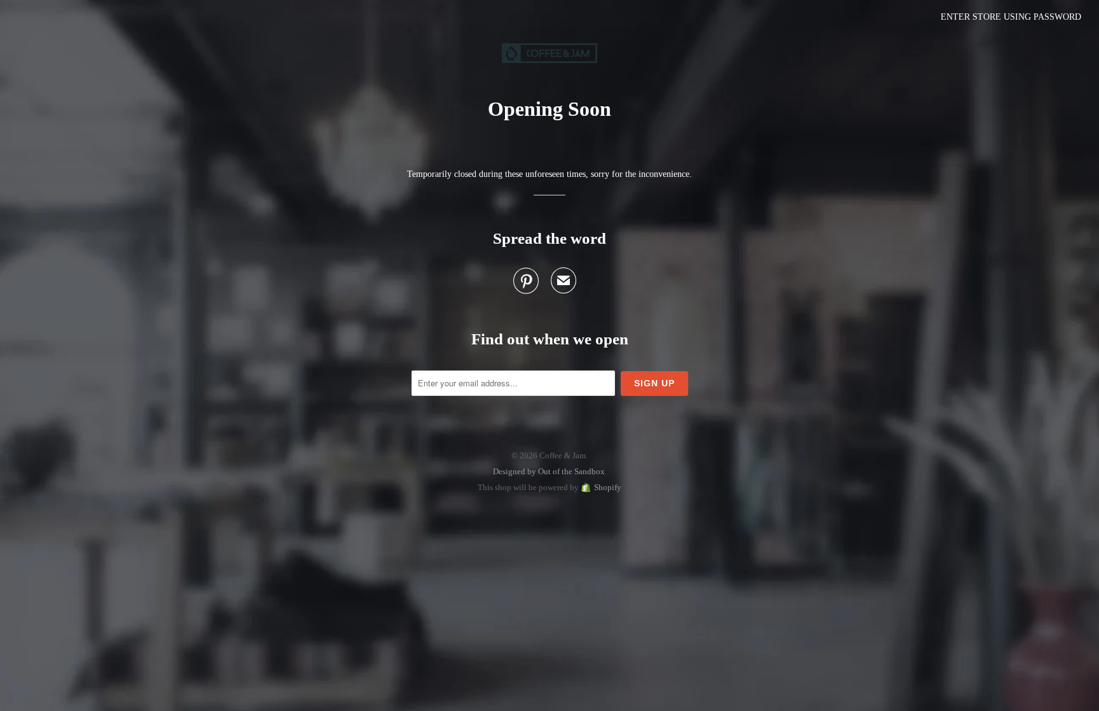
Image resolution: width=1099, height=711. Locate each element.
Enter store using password (1011, 17)
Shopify (607, 487)
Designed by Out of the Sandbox (549, 471)
